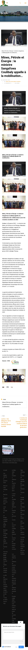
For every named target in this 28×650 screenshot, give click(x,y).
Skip (16, 647)
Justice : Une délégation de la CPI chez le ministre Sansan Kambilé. (6, 421)
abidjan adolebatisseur (13, 81)
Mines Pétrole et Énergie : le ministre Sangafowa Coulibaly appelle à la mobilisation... (13, 51)
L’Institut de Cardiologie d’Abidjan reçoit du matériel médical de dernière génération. (21, 421)
